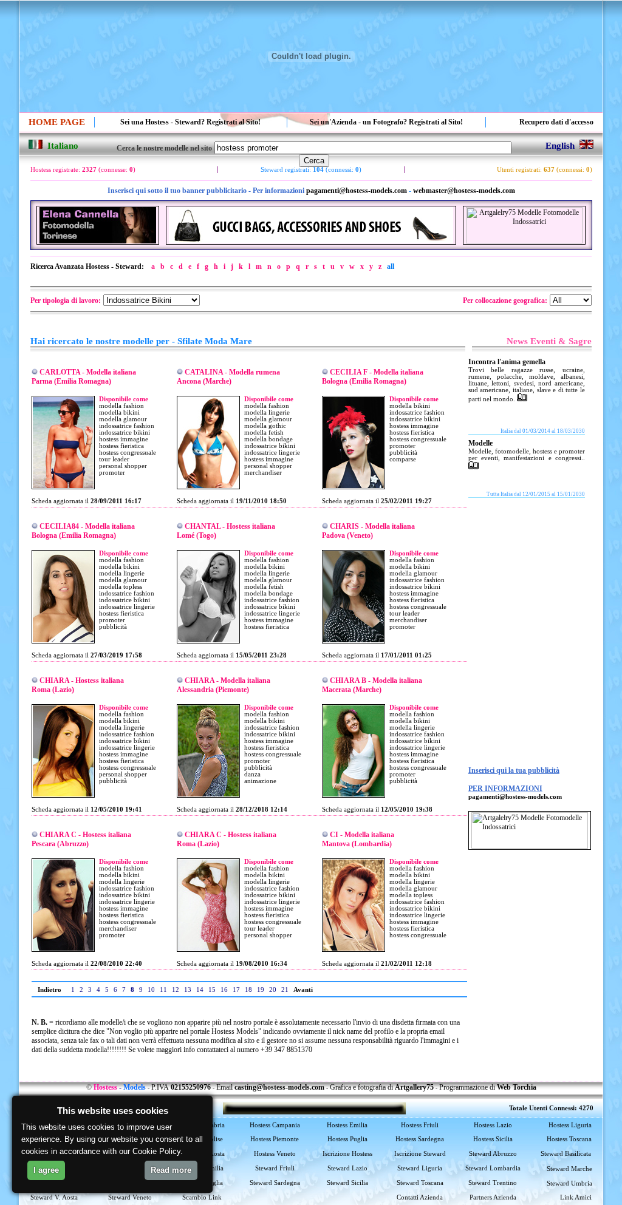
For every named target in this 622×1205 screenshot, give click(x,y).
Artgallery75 (414, 1087)
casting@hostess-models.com (279, 1087)
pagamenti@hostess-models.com (356, 190)
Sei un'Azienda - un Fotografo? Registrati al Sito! (386, 122)
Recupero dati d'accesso (556, 122)
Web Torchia (516, 1087)
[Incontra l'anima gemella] (522, 399)
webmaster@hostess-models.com (464, 190)
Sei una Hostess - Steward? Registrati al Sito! (190, 122)
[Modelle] (473, 467)
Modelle (480, 443)
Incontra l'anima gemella (506, 362)
